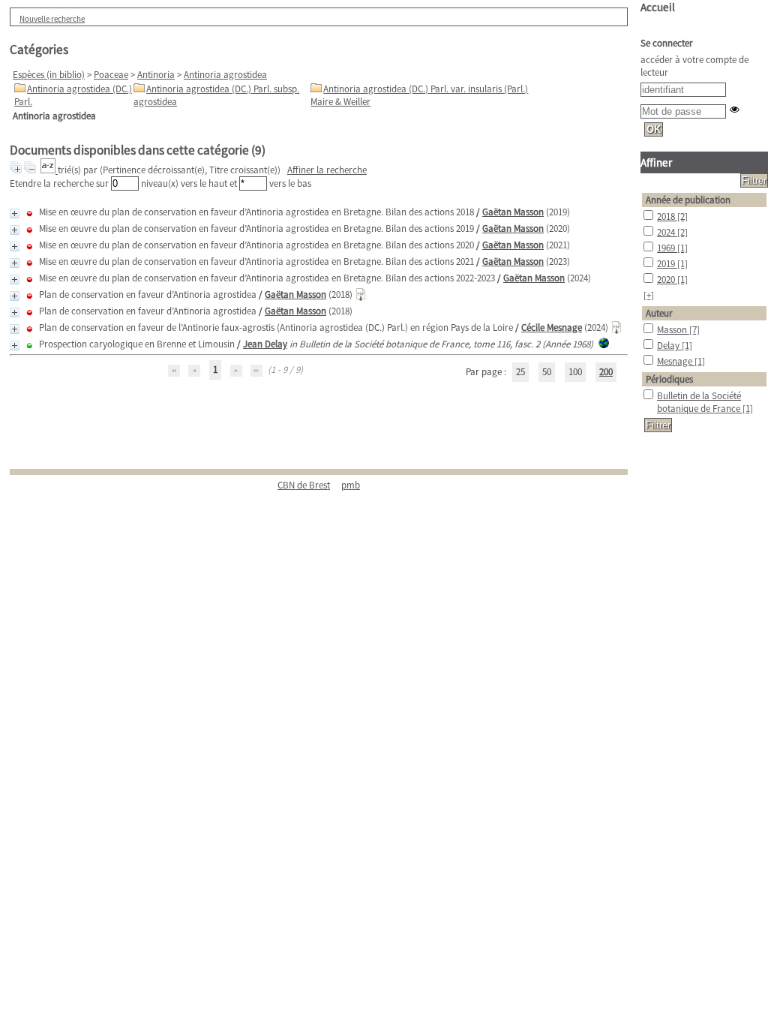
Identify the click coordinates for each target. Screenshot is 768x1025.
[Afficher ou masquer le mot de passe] (735, 109)
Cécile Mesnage (551, 327)
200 (606, 371)
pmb (350, 485)
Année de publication (688, 200)
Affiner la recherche (327, 170)
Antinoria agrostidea (225, 74)
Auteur (659, 313)
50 (546, 371)
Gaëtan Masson (513, 212)
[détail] (15, 213)
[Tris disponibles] (49, 170)
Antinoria (156, 74)
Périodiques (669, 379)
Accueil (657, 7)
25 (520, 371)
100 (575, 371)
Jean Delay (265, 344)
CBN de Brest (304, 485)
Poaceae (111, 74)
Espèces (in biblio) (49, 74)
